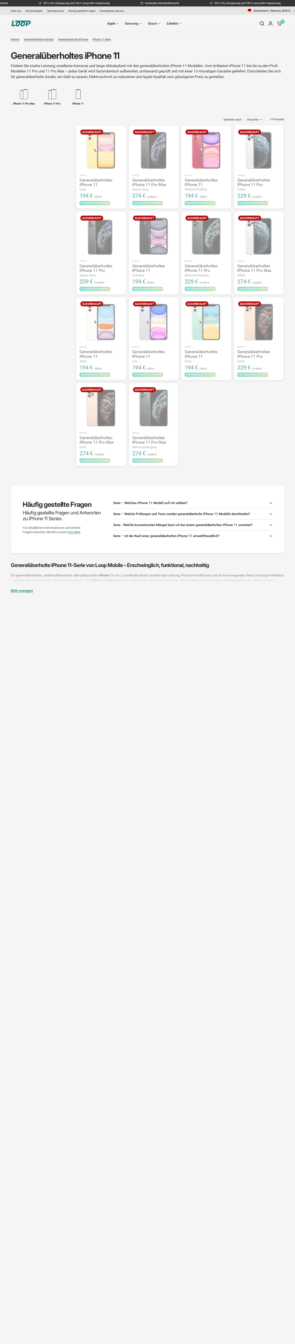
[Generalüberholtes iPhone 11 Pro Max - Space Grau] (154, 150)
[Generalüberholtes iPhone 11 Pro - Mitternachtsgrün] (206, 236)
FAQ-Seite (73, 532)
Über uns (16, 11)
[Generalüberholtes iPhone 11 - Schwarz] (154, 236)
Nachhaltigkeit (34, 11)
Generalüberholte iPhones (73, 39)
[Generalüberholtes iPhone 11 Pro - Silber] (259, 150)
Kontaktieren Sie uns (112, 11)
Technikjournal (55, 11)
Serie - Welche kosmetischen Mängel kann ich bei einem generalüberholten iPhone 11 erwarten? (182, 525)
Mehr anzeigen (22, 590)
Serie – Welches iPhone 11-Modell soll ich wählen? (150, 503)
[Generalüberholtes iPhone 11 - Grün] (206, 322)
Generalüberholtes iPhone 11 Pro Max (149, 184)
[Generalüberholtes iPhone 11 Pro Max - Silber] (259, 236)
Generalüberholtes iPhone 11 (96, 184)
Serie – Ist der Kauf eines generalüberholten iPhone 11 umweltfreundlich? (166, 536)
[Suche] (262, 23)
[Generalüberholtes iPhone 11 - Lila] (154, 322)
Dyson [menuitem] (152, 23)
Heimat (15, 39)
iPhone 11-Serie (102, 39)
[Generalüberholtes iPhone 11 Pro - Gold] (259, 322)
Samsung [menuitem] (131, 23)
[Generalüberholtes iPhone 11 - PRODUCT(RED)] (206, 150)
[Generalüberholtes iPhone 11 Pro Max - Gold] (101, 408)
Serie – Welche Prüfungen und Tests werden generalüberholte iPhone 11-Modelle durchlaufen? (181, 514)
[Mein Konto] (270, 23)
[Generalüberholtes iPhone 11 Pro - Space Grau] (101, 236)
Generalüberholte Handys (39, 39)
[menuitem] (17, 11)
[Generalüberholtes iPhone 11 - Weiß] (101, 322)
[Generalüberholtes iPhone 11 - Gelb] (101, 150)
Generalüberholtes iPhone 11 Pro (253, 184)
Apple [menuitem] (111, 23)
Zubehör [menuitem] (172, 23)
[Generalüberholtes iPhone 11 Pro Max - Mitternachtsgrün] (154, 408)
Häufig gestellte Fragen (81, 11)
